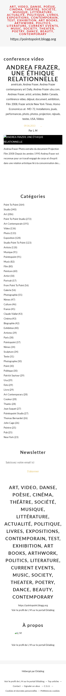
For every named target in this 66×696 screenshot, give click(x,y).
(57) (10, 281)
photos (34, 114)
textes (25, 119)
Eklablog (39, 671)
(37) (12, 342)
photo (25, 114)
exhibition (53, 99)
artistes (36, 94)
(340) (10, 210)
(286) (8, 214)
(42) (11, 323)
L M (30, 610)
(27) (12, 409)
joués (54, 109)
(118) (10, 247)
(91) (10, 252)
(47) (9, 300)
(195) (16, 224)
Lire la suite (33, 170)
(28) (15, 395)
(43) (13, 314)
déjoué (30, 99)
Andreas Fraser (16, 94)
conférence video (16, 99)
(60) (10, 271)
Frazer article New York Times (35, 104)
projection (45, 114)
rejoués (56, 114)
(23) (11, 437)
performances (13, 114)
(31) (9, 357)
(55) (13, 295)
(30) (13, 361)
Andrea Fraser (30, 84)
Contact (17, 686)
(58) (9, 276)
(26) (15, 418)
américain (16, 84)
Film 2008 (11, 104)
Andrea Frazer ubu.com (46, 89)
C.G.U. (47, 686)
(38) (8, 338)
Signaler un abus (32, 686)
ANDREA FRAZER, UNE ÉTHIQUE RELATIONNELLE (33, 73)
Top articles (53, 681)
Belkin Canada (50, 94)
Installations (43, 109)
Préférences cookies (50, 691)
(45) (9, 309)
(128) (12, 238)
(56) (16, 285)
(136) (10, 228)
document (41, 99)
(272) (17, 219)
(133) (10, 233)
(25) (10, 428)
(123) (17, 243)
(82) (9, 262)
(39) (10, 333)
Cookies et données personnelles (21, 691)
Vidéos (40, 119)
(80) (8, 266)
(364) (14, 205)
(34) (9, 347)
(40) (11, 328)
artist (28, 94)
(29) (14, 376)
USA (32, 119)
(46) (10, 304)
